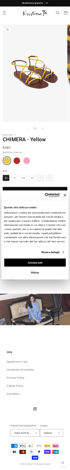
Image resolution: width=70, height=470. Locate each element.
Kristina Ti (30, 464)
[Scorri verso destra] (42, 128)
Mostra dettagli (50, 252)
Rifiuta (35, 272)
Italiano (48, 432)
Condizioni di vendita (20, 369)
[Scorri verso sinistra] (27, 128)
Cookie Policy (15, 385)
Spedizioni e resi (17, 361)
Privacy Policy (16, 377)
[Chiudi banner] (65, 195)
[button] (4, 13)
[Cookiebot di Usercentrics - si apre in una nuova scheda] (45, 195)
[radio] (7, 160)
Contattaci (13, 393)
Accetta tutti (35, 262)
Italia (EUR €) (21, 432)
